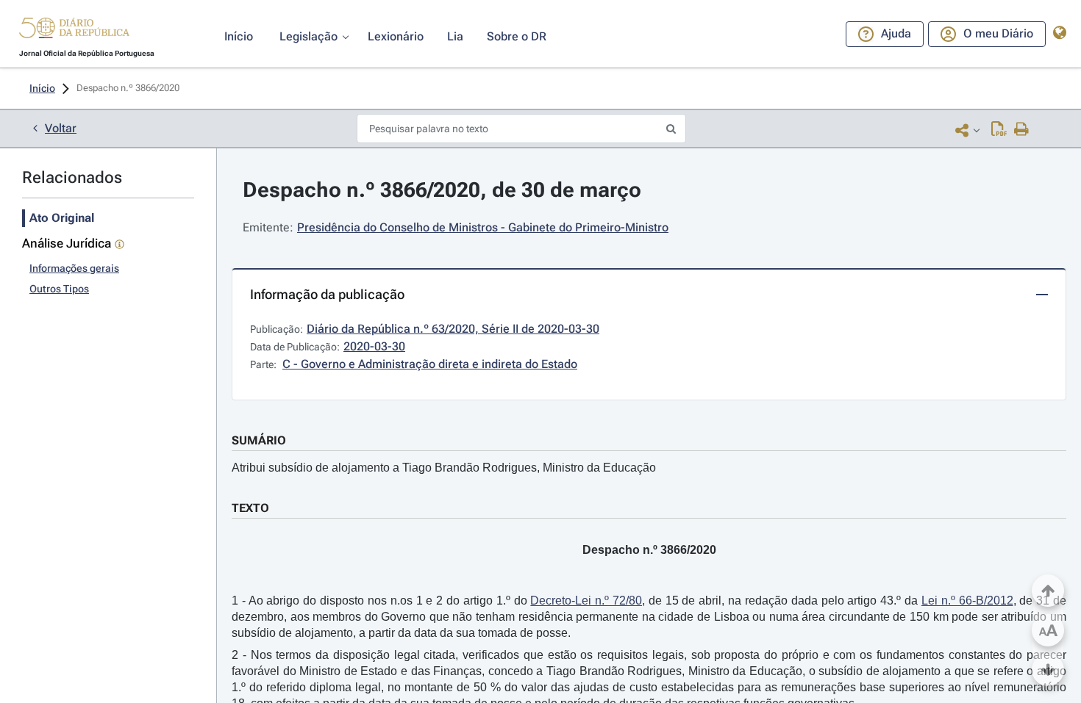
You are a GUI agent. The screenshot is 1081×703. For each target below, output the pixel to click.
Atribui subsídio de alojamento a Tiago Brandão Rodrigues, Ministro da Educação (444, 467)
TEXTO (250, 508)
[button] (74, 30)
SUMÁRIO (259, 440)
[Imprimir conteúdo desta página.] (1022, 130)
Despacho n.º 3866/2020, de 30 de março (442, 190)
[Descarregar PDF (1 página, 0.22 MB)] (999, 130)
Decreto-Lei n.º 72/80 (586, 600)
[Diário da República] (74, 31)
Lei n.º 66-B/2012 (967, 600)
